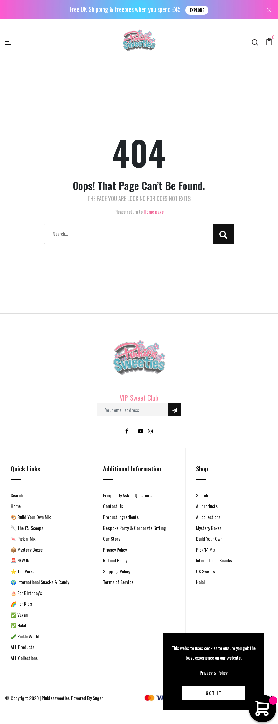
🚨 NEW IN (20, 560)
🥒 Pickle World (25, 636)
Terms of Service (118, 581)
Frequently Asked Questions (127, 495)
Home (16, 506)
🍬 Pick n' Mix (23, 538)
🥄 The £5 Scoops (27, 527)
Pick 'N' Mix (205, 549)
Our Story (111, 538)
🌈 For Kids (21, 603)
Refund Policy (115, 560)
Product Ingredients (121, 516)
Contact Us (113, 506)
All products (207, 506)
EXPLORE (197, 10)
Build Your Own (209, 538)
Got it (214, 693)
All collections (208, 516)
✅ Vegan (19, 614)
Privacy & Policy (213, 672)
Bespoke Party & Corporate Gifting (134, 527)
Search (17, 495)
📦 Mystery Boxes (27, 549)
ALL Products (22, 646)
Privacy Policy (115, 549)
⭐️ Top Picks (22, 571)
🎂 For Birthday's (26, 592)
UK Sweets (205, 571)
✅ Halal (18, 625)
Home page (154, 211)
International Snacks (214, 560)
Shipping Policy (116, 571)
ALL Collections (24, 657)
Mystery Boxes (208, 527)
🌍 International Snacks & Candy (40, 581)
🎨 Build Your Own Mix (31, 516)
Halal (200, 581)
